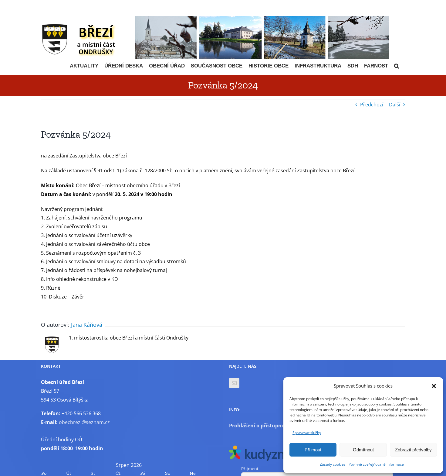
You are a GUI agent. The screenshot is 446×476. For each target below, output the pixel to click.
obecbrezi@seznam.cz (84, 422)
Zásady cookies (333, 464)
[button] (434, 386)
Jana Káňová (86, 324)
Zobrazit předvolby (413, 449)
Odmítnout (363, 449)
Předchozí (371, 104)
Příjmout (313, 449)
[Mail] (234, 383)
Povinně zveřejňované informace (376, 464)
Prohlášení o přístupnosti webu (267, 425)
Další (394, 104)
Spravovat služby (306, 432)
